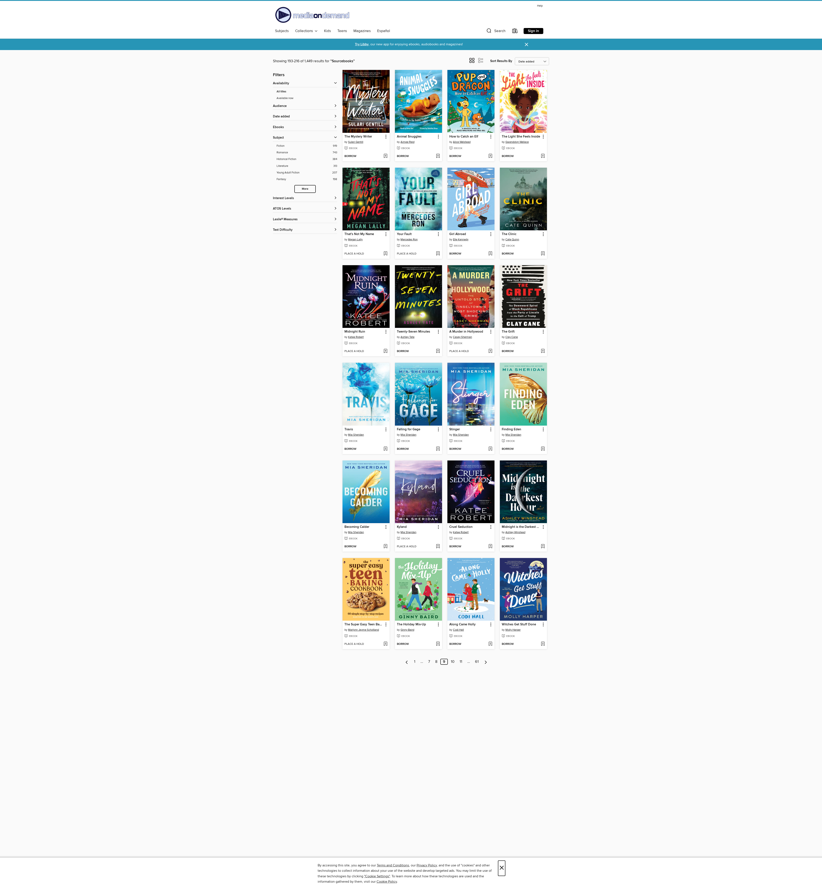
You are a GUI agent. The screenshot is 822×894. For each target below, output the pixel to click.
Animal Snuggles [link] (409, 137)
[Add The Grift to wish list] (542, 351)
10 (452, 661)
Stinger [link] (454, 429)
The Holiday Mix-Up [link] (411, 624)
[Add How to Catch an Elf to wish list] (490, 156)
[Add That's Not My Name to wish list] (385, 254)
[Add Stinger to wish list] (490, 449)
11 (461, 661)
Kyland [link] (402, 527)
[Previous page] (407, 661)
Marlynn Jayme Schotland (363, 630)
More (305, 189)
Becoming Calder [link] (356, 527)
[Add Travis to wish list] (385, 449)
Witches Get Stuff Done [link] (519, 624)
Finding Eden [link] (511, 429)
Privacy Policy (427, 865)
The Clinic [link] (509, 234)
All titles (281, 91)
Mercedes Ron (409, 239)
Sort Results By (501, 61)
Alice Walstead (462, 142)
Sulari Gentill (355, 142)
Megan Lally (355, 239)
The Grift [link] (508, 332)
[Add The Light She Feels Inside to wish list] (542, 156)
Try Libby (362, 44)
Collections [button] (305, 31)
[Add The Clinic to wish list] (542, 254)
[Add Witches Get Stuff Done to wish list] (542, 644)
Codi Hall (458, 630)
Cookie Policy (387, 881)
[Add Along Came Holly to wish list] (490, 644)
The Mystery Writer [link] (358, 137)
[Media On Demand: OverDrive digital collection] (312, 14)
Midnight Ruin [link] (354, 332)
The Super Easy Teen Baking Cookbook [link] (364, 624)
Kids (327, 31)
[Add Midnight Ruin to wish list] (385, 351)
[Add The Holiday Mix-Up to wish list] (438, 644)
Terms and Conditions (393, 865)
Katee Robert (356, 337)
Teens (342, 31)
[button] (495, 32)
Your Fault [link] (404, 234)
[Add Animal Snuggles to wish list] (438, 156)
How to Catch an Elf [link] (463, 137)
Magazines (362, 31)
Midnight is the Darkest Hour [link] (521, 527)
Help (540, 5)
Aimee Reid (407, 142)
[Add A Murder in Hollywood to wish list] (490, 351)
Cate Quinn (512, 239)
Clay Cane (511, 337)
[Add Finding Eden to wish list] (542, 449)
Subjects (282, 31)
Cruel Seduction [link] (461, 527)
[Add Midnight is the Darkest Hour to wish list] (542, 546)
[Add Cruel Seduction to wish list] (490, 546)
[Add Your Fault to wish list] (438, 254)
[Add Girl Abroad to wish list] (490, 254)
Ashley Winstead (515, 532)
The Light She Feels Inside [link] (521, 137)
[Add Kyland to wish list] (438, 546)
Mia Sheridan (356, 435)
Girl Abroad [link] (457, 234)
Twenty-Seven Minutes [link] (413, 332)
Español (383, 31)
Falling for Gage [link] (408, 429)
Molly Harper (513, 630)
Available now (285, 98)
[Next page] (486, 661)
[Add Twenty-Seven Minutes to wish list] (438, 351)
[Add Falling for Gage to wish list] (438, 449)
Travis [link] (348, 429)
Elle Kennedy (460, 239)
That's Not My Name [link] (359, 234)
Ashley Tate (407, 337)
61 (477, 661)
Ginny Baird (407, 630)
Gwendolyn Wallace (517, 142)
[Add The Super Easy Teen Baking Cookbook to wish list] (385, 644)
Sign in (533, 31)
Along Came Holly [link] (462, 624)
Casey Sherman (462, 337)
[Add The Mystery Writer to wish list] (385, 156)
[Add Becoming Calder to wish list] (385, 546)
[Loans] (515, 32)
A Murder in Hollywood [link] (466, 332)
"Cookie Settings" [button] (377, 876)
